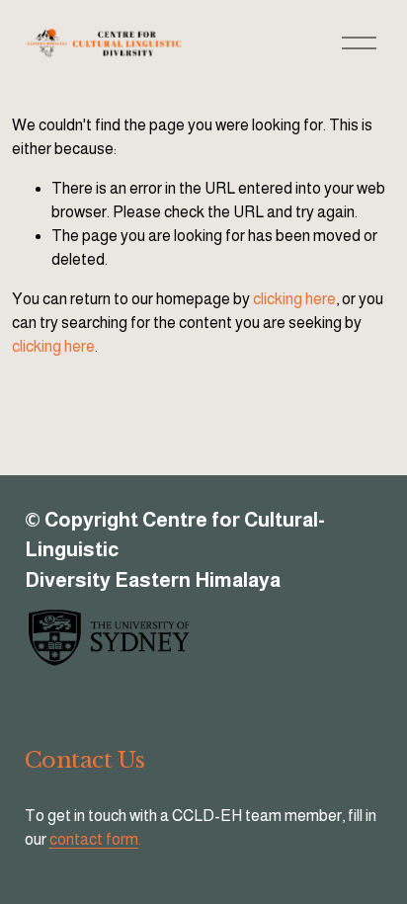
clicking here (294, 298)
